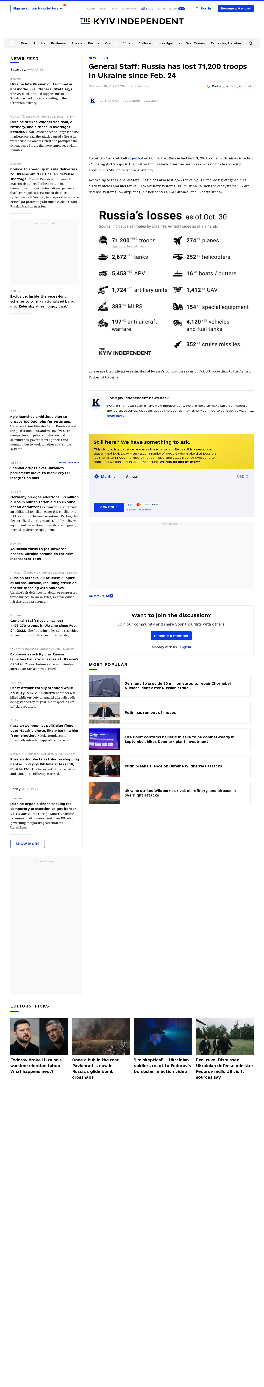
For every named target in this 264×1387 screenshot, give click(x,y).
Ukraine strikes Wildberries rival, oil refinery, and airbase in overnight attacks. (42, 127)
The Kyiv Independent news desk (131, 100)
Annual (132, 476)
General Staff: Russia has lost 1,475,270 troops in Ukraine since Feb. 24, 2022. (43, 625)
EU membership (69, 462)
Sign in (185, 647)
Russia (77, 43)
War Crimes (195, 43)
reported (135, 158)
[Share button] (249, 86)
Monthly (108, 476)
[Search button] (251, 43)
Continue (108, 507)
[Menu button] (12, 43)
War (24, 43)
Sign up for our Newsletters (37, 8)
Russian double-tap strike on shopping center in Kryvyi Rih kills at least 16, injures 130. (44, 764)
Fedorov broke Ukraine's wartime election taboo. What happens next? (36, 1066)
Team (103, 8)
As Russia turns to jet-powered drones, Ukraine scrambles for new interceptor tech (41, 554)
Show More (27, 844)
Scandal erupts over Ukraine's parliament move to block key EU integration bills (40, 473)
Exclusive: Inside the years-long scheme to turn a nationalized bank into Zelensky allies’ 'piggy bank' (42, 301)
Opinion (111, 43)
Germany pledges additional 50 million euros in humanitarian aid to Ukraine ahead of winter (44, 502)
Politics (39, 43)
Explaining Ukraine (226, 43)
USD (241, 476)
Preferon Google (226, 86)
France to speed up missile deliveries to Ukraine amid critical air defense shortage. (43, 174)
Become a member (171, 636)
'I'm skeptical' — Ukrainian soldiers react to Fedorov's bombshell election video (162, 1066)
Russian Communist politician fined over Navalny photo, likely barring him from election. (44, 730)
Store (149, 8)
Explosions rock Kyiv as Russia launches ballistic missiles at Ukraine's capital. (44, 659)
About (91, 8)
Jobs (115, 8)
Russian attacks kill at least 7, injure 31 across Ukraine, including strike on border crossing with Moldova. (43, 583)
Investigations (168, 43)
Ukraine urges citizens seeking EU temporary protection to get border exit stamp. (43, 808)
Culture (144, 43)
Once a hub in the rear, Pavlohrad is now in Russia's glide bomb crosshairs (96, 1068)
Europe (94, 43)
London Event (167, 8)
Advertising (129, 8)
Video (128, 43)
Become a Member (236, 8)
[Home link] (132, 21)
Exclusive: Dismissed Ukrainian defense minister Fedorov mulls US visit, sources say (224, 1068)
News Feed (98, 58)
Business (58, 43)
